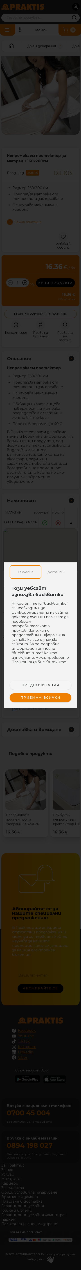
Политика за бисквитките (38, 662)
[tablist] (40, 572)
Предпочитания (40, 685)
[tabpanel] (40, 627)
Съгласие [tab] (26, 572)
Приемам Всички (40, 698)
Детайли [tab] (55, 572)
